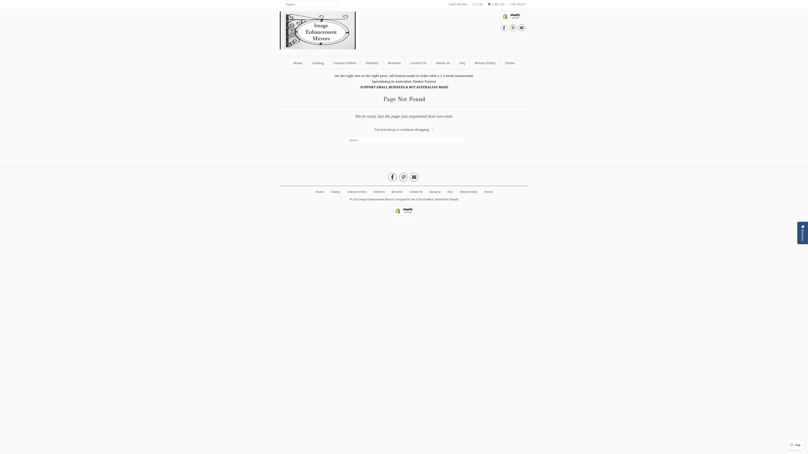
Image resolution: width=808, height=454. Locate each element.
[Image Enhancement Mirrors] (318, 32)
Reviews (394, 63)
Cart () (497, 4)
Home (298, 63)
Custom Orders (344, 63)
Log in (477, 4)
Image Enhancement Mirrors (377, 199)
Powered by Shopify (447, 199)
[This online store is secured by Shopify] (513, 17)
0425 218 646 (458, 4)
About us (443, 63)
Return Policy (485, 63)
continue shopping (415, 130)
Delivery (372, 63)
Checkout (517, 4)
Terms (510, 63)
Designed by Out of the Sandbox (415, 199)
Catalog (318, 63)
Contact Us (418, 63)
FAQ (462, 63)
